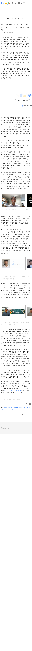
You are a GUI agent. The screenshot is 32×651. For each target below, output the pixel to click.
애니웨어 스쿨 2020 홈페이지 (12, 390)
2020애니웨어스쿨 (8, 407)
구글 (24, 407)
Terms (29, 428)
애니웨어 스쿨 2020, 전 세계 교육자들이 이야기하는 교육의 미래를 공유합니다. (15, 27)
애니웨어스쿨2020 (11, 409)
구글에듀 (28, 407)
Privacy (24, 428)
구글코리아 (3, 409)
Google (19, 428)
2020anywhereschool (18, 407)
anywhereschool (19, 409)
